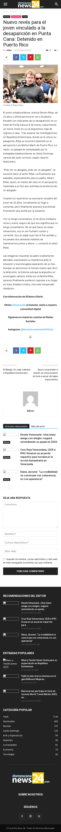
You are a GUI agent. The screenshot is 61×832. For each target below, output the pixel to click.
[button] (5, 4)
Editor (9, 50)
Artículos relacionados (16, 426)
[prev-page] (5, 487)
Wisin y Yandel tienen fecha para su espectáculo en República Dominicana (39, 663)
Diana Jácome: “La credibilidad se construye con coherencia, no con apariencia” (38, 475)
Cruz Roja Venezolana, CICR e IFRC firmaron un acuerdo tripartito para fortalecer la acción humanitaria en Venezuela (38, 457)
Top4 (25, 17)
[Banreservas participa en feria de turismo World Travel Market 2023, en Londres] (11, 695)
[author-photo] (30, 406)
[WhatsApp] (38, 57)
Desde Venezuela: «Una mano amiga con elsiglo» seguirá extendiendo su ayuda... (36, 606)
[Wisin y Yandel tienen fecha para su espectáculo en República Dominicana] (11, 664)
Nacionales (16, 17)
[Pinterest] (30, 57)
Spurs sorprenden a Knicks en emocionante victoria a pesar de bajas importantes (45, 374)
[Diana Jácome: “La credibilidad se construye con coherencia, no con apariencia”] (11, 475)
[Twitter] (23, 57)
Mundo (14, 11)
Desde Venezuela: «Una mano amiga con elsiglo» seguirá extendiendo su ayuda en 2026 (38, 438)
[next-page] (10, 487)
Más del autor (38, 426)
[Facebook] (16, 57)
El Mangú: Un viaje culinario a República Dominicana (16, 371)
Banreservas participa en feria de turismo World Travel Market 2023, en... (39, 694)
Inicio (5, 11)
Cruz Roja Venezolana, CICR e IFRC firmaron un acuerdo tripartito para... (38, 622)
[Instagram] (30, 816)
